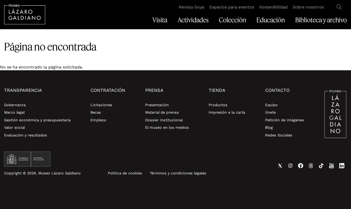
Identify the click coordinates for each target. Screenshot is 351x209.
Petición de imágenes (284, 120)
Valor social (14, 127)
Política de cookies (125, 173)
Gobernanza (15, 105)
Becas (95, 112)
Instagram (290, 165)
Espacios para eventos (231, 7)
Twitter (280, 165)
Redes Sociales (278, 135)
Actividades (193, 20)
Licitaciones (101, 105)
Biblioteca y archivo (321, 20)
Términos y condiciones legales (178, 173)
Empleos (98, 120)
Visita (159, 20)
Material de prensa (162, 112)
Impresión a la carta (227, 112)
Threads (310, 165)
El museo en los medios (167, 127)
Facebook (300, 165)
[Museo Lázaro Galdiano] (24, 14)
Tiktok (321, 165)
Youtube (331, 165)
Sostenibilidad (273, 7)
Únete (270, 112)
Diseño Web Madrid (46, 186)
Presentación (157, 105)
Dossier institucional (164, 120)
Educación (270, 20)
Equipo (271, 105)
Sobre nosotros (308, 7)
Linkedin (341, 165)
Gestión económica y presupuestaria (37, 120)
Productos (218, 105)
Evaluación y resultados (25, 135)
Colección (232, 20)
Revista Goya (191, 7)
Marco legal (14, 112)
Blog (269, 127)
